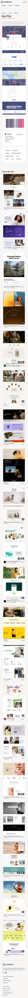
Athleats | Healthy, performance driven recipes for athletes (14, 365)
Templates (16, 5)
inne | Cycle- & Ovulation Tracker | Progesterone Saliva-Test (12, 797)
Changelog (5, 978)
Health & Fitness (9, 156)
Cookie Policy (6, 990)
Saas (12, 159)
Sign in (24, 1)
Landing (10, 13)
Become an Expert (8, 757)
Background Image (16, 153)
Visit (22, 23)
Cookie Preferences (7, 992)
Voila (13, 719)
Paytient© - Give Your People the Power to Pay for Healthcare (14, 247)
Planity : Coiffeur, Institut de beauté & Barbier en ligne (12, 836)
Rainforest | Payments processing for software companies (14, 600)
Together (14, 562)
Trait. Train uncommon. (9, 443)
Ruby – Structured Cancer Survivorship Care (14, 286)
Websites (4, 5)
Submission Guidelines (8, 976)
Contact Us (5, 995)
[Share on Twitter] (4, 972)
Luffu (5, 404)
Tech (17, 156)
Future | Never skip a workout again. (12, 208)
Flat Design (15, 150)
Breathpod (6, 483)
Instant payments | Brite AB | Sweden (12, 954)
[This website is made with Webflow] (23, 244)
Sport (7, 159)
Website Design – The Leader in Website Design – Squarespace (12, 875)
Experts (10, 5)
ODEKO (5, 640)
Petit (13, 287)
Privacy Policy (6, 986)
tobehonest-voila (11, 718)
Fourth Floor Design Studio (17, 366)
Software (19, 159)
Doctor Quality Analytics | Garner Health (14, 561)
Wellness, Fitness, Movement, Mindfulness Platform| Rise (12, 522)
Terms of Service (7, 988)
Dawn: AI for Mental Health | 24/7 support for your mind (12, 325)
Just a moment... (8, 679)
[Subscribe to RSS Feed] (6, 972)
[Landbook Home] (6, 2)
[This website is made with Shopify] (23, 637)
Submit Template (7, 980)
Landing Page (6, 209)
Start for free (19, 134)
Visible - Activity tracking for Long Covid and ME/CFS (12, 915)
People (7, 153)
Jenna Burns (15, 248)
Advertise (5, 982)
